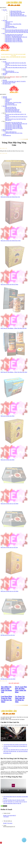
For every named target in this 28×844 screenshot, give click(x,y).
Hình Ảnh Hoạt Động (9, 26)
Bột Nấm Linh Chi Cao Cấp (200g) (8, 678)
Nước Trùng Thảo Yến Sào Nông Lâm (18, 15)
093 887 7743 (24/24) (7, 815)
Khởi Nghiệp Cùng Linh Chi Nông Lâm (13, 35)
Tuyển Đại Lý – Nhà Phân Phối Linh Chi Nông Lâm (16, 36)
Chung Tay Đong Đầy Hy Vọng (12, 72)
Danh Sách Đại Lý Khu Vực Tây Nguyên (14, 41)
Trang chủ (5, 96)
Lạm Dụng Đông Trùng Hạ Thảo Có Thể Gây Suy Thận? (6, 699)
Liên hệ (4, 134)
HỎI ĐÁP (5, 80)
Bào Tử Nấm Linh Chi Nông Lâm (17, 12)
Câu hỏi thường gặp (7, 135)
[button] (3, 7)
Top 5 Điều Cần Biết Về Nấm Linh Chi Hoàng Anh (6, 689)
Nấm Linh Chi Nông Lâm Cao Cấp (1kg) (9, 547)
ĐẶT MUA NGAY (7, 83)
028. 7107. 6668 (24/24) (10, 76)
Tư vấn (4, 68)
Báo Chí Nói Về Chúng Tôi (11, 27)
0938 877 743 (18, 76)
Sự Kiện (4, 69)
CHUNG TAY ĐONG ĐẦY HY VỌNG (13, 133)
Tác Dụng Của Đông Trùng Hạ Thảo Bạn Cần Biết (13, 800)
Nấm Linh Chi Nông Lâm (15, 11)
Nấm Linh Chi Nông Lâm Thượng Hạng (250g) (11, 240)
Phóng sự (7, 101)
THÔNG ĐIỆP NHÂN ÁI (10, 131)
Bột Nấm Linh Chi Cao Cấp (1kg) (8, 635)
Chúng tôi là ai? (8, 98)
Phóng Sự (7, 25)
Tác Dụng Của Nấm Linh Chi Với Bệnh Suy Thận (20, 699)
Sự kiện (4, 130)
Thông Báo (7, 22)
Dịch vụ (4, 28)
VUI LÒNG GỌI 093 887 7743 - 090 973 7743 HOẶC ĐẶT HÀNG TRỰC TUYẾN (14, 82)
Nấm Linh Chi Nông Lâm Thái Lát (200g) (9, 284)
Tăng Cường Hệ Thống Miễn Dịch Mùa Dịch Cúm (15, 67)
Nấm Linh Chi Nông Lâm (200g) (7, 459)
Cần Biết (4, 61)
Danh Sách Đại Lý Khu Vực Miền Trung (13, 40)
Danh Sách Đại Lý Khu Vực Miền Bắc (13, 38)
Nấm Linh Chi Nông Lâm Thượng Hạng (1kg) (10, 196)
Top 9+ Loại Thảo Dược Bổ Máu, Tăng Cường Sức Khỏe (21, 689)
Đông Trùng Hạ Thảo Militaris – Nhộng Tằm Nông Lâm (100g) (14, 372)
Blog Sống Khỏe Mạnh (7, 129)
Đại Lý (4, 33)
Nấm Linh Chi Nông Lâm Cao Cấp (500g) (9, 503)
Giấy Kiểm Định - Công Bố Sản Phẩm (13, 24)
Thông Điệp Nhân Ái (9, 71)
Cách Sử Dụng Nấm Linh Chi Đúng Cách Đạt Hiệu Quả (15, 744)
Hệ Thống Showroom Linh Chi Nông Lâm (14, 34)
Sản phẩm (5, 9)
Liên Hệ (4, 74)
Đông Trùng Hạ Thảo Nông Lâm (17, 14)
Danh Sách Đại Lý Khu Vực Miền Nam (13, 39)
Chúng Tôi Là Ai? (9, 21)
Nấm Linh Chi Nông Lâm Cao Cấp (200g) (9, 591)
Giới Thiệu (5, 20)
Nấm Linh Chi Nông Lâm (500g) (7, 416)
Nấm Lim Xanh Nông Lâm (16, 13)
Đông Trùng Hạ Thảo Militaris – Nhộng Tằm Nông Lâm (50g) (14, 328)
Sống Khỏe (5, 73)
